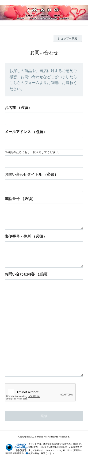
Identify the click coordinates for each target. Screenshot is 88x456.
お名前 (10, 108)
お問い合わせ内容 (20, 274)
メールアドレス (18, 132)
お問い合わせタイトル (23, 174)
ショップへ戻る (67, 38)
